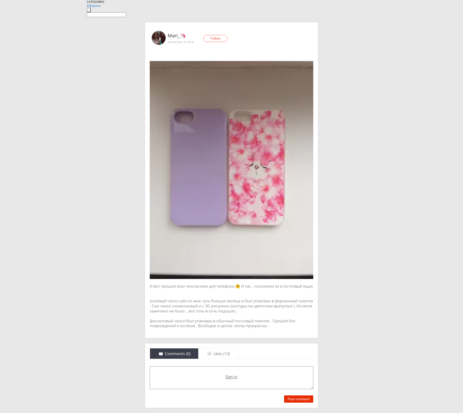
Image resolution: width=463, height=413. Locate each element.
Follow (215, 38)
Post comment (299, 399)
